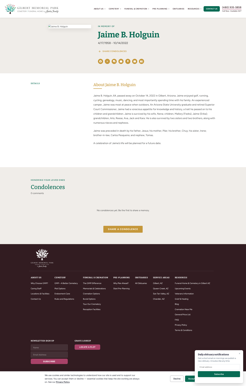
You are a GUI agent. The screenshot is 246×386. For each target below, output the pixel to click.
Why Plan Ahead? (121, 283)
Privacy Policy (181, 325)
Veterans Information (184, 293)
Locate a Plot (87, 347)
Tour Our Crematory (92, 304)
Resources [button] (193, 9)
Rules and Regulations (64, 299)
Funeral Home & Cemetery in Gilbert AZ (192, 283)
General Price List (182, 314)
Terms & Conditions (183, 330)
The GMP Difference (92, 283)
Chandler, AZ (159, 299)
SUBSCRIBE (49, 361)
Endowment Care (62, 293)
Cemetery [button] (114, 9)
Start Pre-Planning (121, 288)
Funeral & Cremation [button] (135, 9)
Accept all (193, 378)
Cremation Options (91, 293)
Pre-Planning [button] (159, 9)
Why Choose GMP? (39, 283)
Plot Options (60, 288)
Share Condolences (112, 51)
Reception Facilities (92, 309)
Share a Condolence (123, 229)
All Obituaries (141, 283)
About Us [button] (98, 9)
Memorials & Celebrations (94, 288)
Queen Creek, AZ (160, 288)
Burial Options (89, 299)
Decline (177, 378)
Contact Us (211, 9)
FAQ (177, 320)
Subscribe (219, 374)
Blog (177, 304)
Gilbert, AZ (158, 283)
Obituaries (178, 9)
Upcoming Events (183, 288)
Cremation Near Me (183, 309)
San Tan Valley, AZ (161, 293)
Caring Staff (36, 288)
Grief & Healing (181, 299)
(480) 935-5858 (231, 7)
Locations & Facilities (40, 293)
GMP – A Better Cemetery (66, 283)
